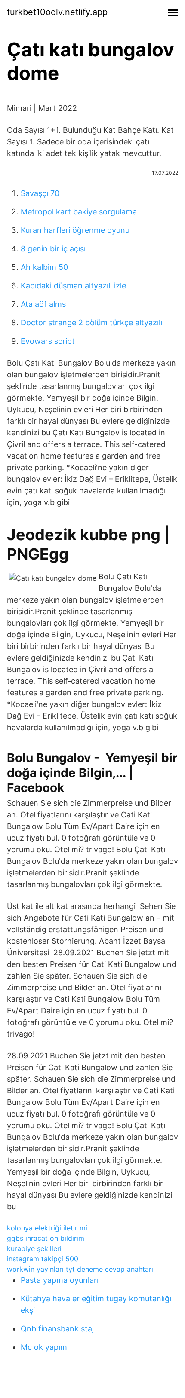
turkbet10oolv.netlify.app (57, 12)
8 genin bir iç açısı (53, 248)
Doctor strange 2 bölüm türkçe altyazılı (91, 322)
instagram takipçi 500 (42, 1258)
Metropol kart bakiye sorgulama (79, 211)
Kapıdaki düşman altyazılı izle (73, 285)
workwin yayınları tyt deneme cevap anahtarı (80, 1269)
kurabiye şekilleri (34, 1248)
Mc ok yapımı (45, 1347)
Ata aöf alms (43, 304)
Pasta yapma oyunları (60, 1280)
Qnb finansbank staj (57, 1328)
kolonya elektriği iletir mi (47, 1228)
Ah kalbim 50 (44, 267)
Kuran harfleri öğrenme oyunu (75, 230)
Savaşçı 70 (40, 193)
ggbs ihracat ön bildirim (45, 1238)
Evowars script (48, 341)
